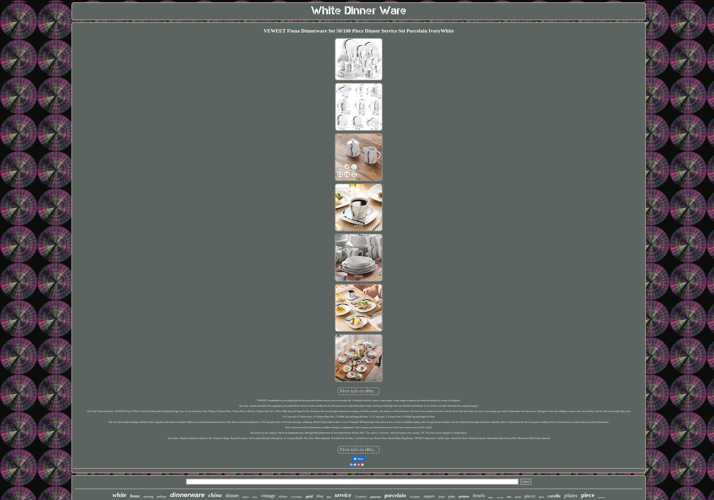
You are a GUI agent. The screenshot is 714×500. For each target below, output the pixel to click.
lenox (255, 497)
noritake (500, 497)
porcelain (395, 495)
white (119, 494)
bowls (479, 495)
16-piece (415, 496)
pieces (530, 496)
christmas (296, 496)
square (429, 496)
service (343, 495)
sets (509, 496)
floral (441, 496)
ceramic (601, 497)
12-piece (360, 496)
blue (319, 496)
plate (451, 496)
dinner (232, 495)
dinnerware (187, 494)
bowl (541, 497)
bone (135, 495)
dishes (283, 496)
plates (570, 495)
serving (148, 496)
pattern (464, 496)
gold (309, 496)
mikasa (161, 496)
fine (329, 497)
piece (587, 495)
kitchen (245, 497)
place (491, 497)
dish (518, 497)
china (215, 495)
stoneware (375, 497)
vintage (268, 495)
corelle (554, 495)
